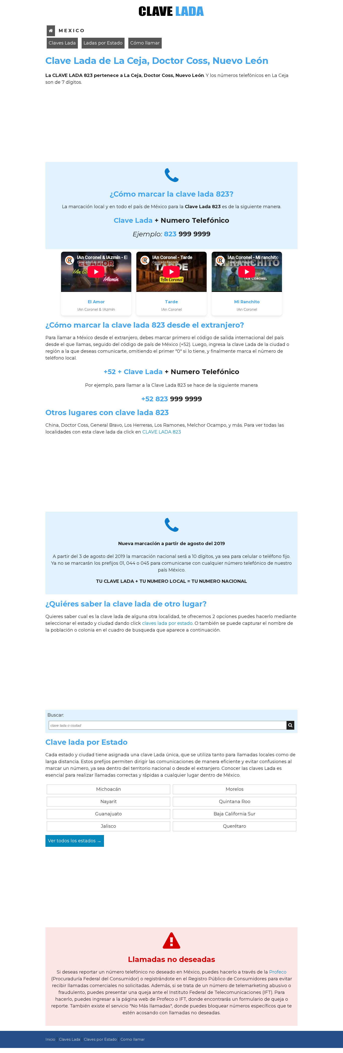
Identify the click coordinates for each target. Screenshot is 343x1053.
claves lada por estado (167, 623)
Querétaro (234, 826)
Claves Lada (62, 43)
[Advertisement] (171, 125)
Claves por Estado (100, 1039)
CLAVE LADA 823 (161, 432)
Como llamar (133, 1039)
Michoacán (108, 789)
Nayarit (108, 801)
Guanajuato (108, 814)
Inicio (50, 1039)
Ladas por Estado (103, 43)
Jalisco (108, 826)
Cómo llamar (145, 43)
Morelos (235, 789)
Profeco (278, 972)
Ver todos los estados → (74, 841)
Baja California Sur (234, 814)
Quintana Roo (234, 801)
